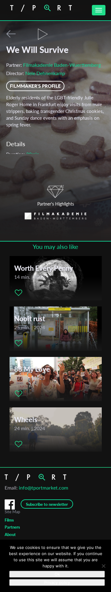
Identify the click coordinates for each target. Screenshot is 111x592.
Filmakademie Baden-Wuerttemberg (62, 65)
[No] (103, 566)
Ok (57, 574)
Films (9, 520)
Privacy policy (57, 582)
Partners (12, 527)
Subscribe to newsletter (47, 504)
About (10, 534)
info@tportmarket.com (43, 487)
